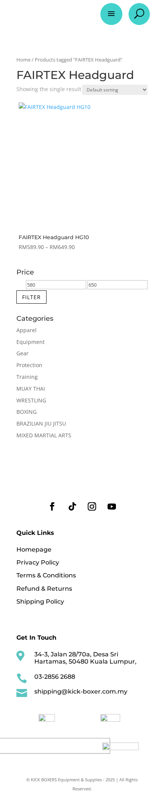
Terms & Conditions (46, 575)
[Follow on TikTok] (72, 506)
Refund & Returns (44, 588)
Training (27, 376)
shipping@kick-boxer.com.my (80, 691)
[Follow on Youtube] (111, 506)
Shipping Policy (40, 601)
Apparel (26, 330)
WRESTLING (31, 400)
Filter (31, 297)
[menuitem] (46, 717)
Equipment (30, 341)
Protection (29, 365)
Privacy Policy (37, 562)
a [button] (111, 14)
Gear (22, 353)
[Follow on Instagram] (92, 506)
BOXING (26, 411)
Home (23, 59)
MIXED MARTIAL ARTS (43, 435)
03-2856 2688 (54, 676)
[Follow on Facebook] (52, 506)
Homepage (33, 549)
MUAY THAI (30, 388)
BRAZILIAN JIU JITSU (41, 423)
